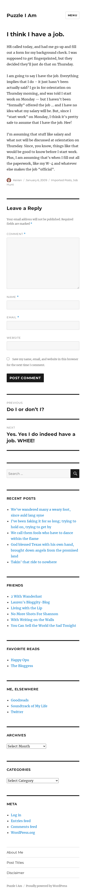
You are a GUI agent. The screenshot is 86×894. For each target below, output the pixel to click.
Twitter (17, 712)
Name (13, 297)
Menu (72, 15)
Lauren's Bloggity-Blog (30, 602)
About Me (15, 852)
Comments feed (24, 827)
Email (13, 317)
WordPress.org (23, 832)
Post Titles (15, 863)
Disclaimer (15, 873)
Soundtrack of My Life (29, 706)
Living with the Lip (26, 608)
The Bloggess (22, 666)
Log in (16, 815)
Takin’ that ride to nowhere (34, 562)
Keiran (17, 180)
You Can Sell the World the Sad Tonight (43, 625)
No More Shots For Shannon (34, 614)
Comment (16, 234)
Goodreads (20, 700)
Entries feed (21, 821)
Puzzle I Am (22, 15)
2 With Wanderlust (26, 596)
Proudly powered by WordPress (46, 886)
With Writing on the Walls (32, 620)
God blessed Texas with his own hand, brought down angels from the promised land (44, 550)
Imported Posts (61, 180)
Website (14, 337)
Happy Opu (20, 660)
